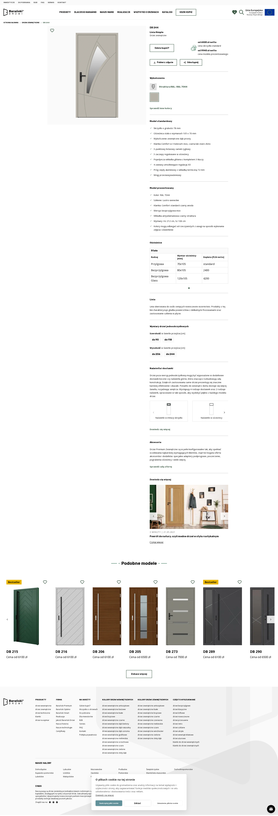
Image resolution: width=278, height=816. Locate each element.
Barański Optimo (63, 709)
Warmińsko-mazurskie (156, 773)
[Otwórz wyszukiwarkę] (241, 12)
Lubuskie (67, 769)
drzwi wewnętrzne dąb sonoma (116, 731)
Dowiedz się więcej (105, 795)
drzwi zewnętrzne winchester (150, 731)
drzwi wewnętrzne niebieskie (115, 738)
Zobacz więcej (139, 674)
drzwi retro (177, 723)
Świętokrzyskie (152, 769)
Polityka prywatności (88, 734)
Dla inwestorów (86, 716)
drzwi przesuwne (180, 720)
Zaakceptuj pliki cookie (109, 803)
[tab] (189, 288)
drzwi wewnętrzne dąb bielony (115, 723)
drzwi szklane (179, 727)
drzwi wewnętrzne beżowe (114, 709)
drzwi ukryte (178, 731)
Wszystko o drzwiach (146, 12)
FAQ (42, 2)
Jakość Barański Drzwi (65, 720)
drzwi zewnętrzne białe (148, 709)
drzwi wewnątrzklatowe (183, 734)
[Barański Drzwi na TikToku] (57, 802)
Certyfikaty (60, 731)
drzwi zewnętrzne (43, 709)
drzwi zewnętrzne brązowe (149, 713)
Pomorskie (123, 773)
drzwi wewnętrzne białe (112, 713)
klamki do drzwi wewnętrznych (186, 742)
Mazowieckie (96, 769)
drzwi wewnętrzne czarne (113, 720)
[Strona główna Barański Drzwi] (13, 12)
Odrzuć (137, 803)
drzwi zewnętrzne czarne (149, 716)
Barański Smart (62, 713)
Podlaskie (123, 769)
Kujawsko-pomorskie (44, 773)
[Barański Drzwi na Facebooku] (50, 802)
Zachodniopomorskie (183, 769)
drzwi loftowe (179, 713)
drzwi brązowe (108, 716)
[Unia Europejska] (260, 12)
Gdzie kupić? (162, 48)
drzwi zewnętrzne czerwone (150, 720)
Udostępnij (192, 62)
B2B (35, 2)
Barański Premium (64, 705)
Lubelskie (39, 776)
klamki (38, 716)
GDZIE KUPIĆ (186, 12)
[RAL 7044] (154, 97)
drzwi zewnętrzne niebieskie (150, 723)
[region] (189, 268)
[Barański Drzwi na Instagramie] (53, 802)
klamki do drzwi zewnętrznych (186, 745)
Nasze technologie (64, 727)
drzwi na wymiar (42, 720)
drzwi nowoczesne (181, 716)
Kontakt (62, 2)
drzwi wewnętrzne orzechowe (115, 742)
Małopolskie (68, 776)
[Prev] (153, 412)
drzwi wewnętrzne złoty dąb (114, 752)
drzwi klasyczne (180, 709)
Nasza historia (62, 723)
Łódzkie (66, 773)
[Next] (224, 412)
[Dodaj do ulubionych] (52, 30)
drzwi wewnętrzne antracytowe (115, 705)
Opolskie (95, 773)
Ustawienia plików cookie (167, 803)
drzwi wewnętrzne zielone (113, 749)
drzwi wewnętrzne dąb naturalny (116, 727)
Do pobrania (24, 2)
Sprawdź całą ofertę (161, 466)
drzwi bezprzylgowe (181, 705)
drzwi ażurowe (179, 738)
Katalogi (167, 12)
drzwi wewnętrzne (43, 705)
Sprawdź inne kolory (161, 108)
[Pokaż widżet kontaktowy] (271, 809)
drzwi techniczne (42, 713)
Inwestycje (9, 2)
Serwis (51, 2)
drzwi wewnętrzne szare (113, 745)
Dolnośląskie (40, 769)
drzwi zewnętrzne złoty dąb (150, 738)
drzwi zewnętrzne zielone (149, 734)
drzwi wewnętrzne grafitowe (114, 734)
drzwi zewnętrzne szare (148, 727)
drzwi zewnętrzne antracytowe (151, 705)
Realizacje (123, 12)
